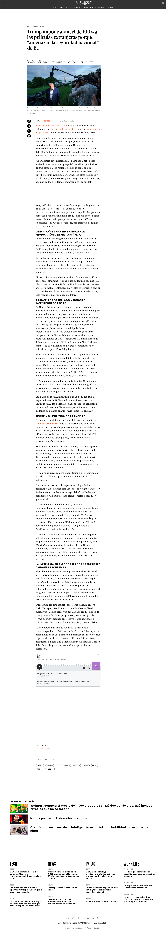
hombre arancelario (47, 424)
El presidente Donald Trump (51, 126)
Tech (39, 769)
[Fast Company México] (83, 3)
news (52, 863)
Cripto (40, 765)
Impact (76, 765)
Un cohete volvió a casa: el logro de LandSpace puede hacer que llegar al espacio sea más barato (26, 903)
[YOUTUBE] (88, 918)
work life (131, 863)
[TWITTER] (83, 918)
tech (13, 863)
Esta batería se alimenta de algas (102, 901)
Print (94, 765)
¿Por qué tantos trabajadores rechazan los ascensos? (138, 886)
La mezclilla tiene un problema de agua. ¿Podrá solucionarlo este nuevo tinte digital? (102, 889)
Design (50, 765)
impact (91, 863)
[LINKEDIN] (93, 918)
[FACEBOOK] (78, 918)
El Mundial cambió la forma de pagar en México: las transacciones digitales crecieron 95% (26, 875)
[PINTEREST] (97, 918)
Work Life (49, 769)
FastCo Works (63, 765)
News (42, 27)
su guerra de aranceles (62, 129)
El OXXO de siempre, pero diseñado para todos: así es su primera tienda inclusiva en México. (100, 875)
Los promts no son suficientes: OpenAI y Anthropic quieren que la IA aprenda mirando (26, 889)
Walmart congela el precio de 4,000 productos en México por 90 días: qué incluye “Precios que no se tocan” (63, 875)
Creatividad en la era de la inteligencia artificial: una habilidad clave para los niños (62, 901)
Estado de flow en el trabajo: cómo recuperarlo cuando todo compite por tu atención (139, 899)
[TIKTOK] (68, 918)
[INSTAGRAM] (73, 918)
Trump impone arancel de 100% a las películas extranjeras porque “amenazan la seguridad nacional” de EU (63, 39)
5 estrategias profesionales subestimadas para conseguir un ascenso (139, 874)
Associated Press (47, 121)
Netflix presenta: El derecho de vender (62, 888)
